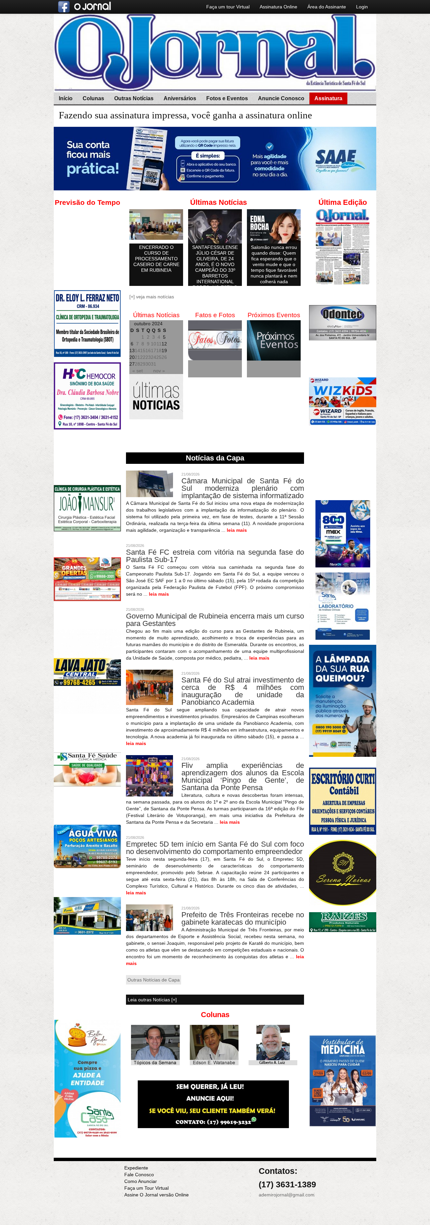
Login (362, 6)
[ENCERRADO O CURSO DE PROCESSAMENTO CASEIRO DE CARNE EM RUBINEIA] (156, 224)
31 (153, 364)
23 (148, 357)
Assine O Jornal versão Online (156, 1194)
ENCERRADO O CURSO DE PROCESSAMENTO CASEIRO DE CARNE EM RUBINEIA (156, 259)
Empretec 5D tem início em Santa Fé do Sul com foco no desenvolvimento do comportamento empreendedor (215, 848)
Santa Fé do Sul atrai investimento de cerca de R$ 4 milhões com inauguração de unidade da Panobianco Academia (242, 691)
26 (164, 357)
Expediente (136, 1168)
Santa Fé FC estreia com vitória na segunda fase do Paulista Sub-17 (215, 556)
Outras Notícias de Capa (153, 979)
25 (159, 357)
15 (142, 350)
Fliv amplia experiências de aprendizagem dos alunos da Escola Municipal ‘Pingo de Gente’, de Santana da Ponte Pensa (242, 776)
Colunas (93, 98)
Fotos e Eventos (227, 98)
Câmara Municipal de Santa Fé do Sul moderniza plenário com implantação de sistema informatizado (242, 488)
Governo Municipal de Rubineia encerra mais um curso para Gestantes (215, 620)
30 (148, 364)
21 (137, 357)
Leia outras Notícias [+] (152, 999)
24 (153, 357)
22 (142, 357)
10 (153, 343)
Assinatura (328, 98)
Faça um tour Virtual (228, 6)
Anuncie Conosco (281, 98)
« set (137, 370)
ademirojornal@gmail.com (286, 1194)
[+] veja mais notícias (151, 296)
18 (159, 350)
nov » (159, 370)
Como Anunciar (140, 1181)
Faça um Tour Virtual (146, 1188)
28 (137, 364)
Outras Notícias (134, 98)
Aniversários (180, 98)
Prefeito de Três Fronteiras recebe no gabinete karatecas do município (242, 918)
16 (148, 350)
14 (137, 350)
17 (153, 350)
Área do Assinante (326, 6)
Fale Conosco (139, 1174)
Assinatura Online (278, 6)
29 (142, 364)
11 (159, 343)
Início (66, 98)
